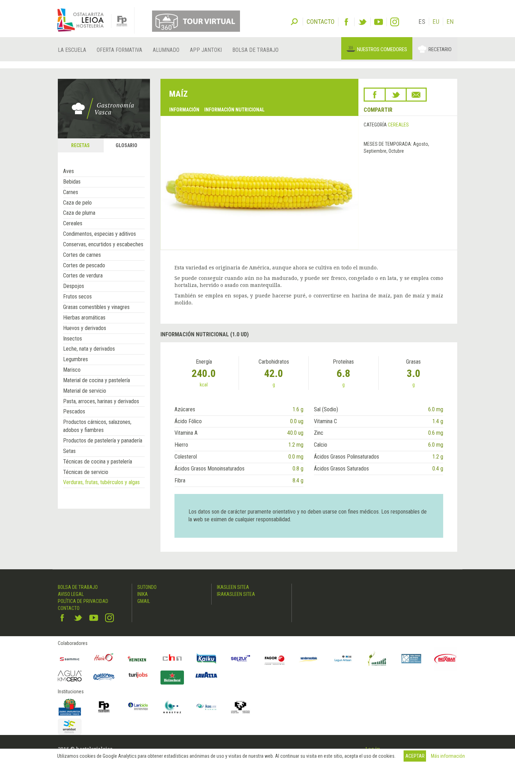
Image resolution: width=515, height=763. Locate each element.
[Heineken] (138, 659)
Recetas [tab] (80, 145)
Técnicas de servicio (85, 472)
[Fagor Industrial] (275, 659)
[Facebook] (346, 22)
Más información (448, 756)
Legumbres (75, 359)
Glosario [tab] (126, 145)
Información (184, 109)
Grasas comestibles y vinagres (96, 307)
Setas (69, 451)
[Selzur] (241, 659)
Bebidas (72, 181)
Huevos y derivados (84, 328)
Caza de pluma (79, 212)
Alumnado (166, 50)
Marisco (72, 369)
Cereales (72, 223)
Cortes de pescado (84, 265)
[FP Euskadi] (104, 707)
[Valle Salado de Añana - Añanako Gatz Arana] (411, 659)
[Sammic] (70, 659)
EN (450, 21)
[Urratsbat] (70, 727)
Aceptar (415, 756)
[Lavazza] (206, 674)
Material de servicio (84, 390)
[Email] (416, 95)
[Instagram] (394, 22)
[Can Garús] (377, 659)
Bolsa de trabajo (255, 50)
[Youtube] (378, 22)
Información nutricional (234, 109)
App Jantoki (206, 50)
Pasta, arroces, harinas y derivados (101, 401)
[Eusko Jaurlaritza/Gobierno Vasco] (70, 707)
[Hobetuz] (172, 707)
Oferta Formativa (119, 50)
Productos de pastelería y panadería (102, 440)
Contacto (69, 608)
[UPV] (241, 707)
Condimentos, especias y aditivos (99, 234)
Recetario (440, 49)
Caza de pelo (77, 202)
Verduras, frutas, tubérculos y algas (101, 482)
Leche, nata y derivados (89, 348)
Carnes (70, 192)
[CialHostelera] (172, 659)
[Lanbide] (138, 707)
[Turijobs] (138, 675)
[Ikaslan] (206, 707)
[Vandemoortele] (309, 659)
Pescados (74, 411)
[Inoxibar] (446, 659)
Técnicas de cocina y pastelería (97, 461)
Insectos (72, 338)
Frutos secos (77, 296)
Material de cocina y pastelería (96, 380)
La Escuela (72, 50)
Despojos (73, 286)
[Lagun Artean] (343, 659)
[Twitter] (362, 22)
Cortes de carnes (82, 255)
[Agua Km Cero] (70, 676)
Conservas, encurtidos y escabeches (103, 244)
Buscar (294, 21)
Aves (68, 171)
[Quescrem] (104, 677)
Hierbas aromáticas (84, 317)
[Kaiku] (206, 659)
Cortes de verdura (83, 275)
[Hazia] (104, 659)
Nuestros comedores (382, 49)
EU (436, 21)
